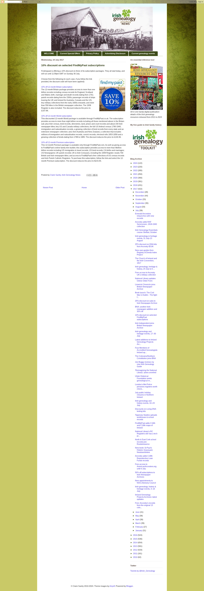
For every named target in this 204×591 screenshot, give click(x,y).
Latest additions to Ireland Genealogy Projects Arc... (146, 342)
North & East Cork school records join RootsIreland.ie (145, 442)
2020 (135, 178)
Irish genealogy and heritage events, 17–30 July (145, 333)
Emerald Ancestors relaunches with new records (144, 216)
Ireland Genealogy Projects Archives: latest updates (146, 497)
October (138, 199)
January (139, 531)
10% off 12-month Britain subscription (56, 87)
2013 (135, 546)
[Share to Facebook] (94, 175)
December (140, 192)
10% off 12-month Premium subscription (57, 142)
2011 (135, 554)
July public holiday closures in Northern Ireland (144, 395)
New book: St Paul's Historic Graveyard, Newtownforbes (144, 450)
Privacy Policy (92, 54)
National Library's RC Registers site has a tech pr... (146, 433)
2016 (135, 535)
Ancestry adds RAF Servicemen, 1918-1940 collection (146, 224)
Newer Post (48, 188)
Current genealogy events (143, 54)
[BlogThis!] (90, 175)
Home (84, 188)
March (138, 523)
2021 (135, 174)
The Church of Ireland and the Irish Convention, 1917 (146, 260)
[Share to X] (92, 175)
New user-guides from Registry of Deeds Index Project (146, 252)
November (140, 196)
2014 (135, 543)
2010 (135, 557)
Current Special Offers (70, 54)
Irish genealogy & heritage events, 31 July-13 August (146, 238)
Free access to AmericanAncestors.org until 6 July (145, 466)
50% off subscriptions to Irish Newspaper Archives (145, 474)
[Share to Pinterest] (96, 175)
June (137, 512)
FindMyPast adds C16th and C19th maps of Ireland (145, 425)
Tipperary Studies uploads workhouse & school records (146, 417)
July (137, 210)
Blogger (129, 586)
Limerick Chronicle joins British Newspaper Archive (145, 286)
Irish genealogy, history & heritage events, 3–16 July (145, 489)
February (139, 527)
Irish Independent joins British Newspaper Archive (144, 325)
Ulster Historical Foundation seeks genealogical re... (143, 378)
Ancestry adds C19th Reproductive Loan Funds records (144, 458)
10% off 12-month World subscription (56, 116)
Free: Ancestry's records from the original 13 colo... (145, 505)
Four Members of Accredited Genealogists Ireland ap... (146, 350)
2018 (135, 185)
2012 (135, 550)
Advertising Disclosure (115, 54)
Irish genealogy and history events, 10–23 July (145, 403)
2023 (135, 167)
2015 (135, 539)
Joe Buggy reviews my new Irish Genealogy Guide (144, 364)
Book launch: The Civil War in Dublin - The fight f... (146, 295)
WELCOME (49, 54)
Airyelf (112, 586)
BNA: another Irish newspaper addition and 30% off (146, 309)
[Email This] (87, 175)
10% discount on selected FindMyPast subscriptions (146, 317)
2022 (135, 170)
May (137, 516)
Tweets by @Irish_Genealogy (142, 571)
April (137, 520)
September (140, 203)
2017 (135, 189)
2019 (135, 181)
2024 (135, 163)
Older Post (120, 188)
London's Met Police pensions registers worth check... (146, 386)
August (138, 207)
